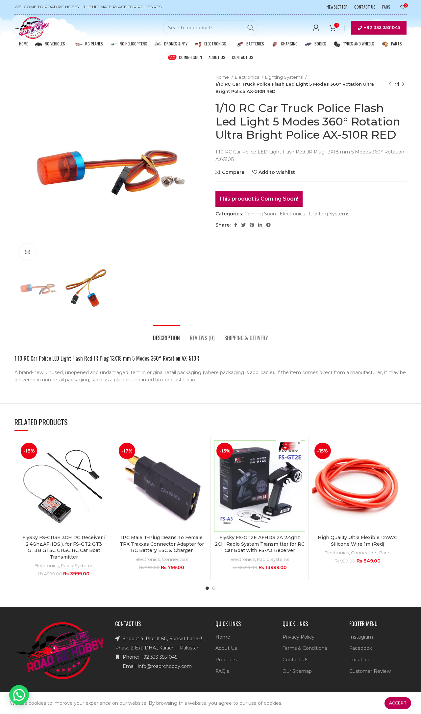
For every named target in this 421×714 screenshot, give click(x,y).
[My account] (316, 27)
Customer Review (370, 671)
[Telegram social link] (268, 225)
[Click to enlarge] (27, 252)
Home (222, 77)
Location (359, 660)
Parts (384, 552)
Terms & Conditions (305, 648)
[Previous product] (390, 84)
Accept (398, 702)
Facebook (360, 648)
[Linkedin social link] (260, 225)
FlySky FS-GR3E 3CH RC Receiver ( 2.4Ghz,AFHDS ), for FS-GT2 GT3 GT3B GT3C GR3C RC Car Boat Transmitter (64, 547)
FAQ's (222, 671)
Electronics (247, 77)
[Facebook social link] (235, 225)
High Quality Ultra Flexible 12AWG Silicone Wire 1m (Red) (358, 541)
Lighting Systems (284, 77)
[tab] (166, 335)
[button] (19, 695)
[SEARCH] (250, 27)
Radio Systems (77, 565)
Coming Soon (260, 214)
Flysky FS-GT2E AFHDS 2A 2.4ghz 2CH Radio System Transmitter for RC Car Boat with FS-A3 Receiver (260, 544)
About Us (226, 648)
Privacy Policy (298, 637)
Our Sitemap (297, 671)
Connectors (175, 559)
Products (225, 660)
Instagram (361, 637)
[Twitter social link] (243, 225)
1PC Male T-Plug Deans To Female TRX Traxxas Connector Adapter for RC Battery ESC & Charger (162, 544)
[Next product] (403, 84)
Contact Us (295, 660)
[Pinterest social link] (252, 225)
